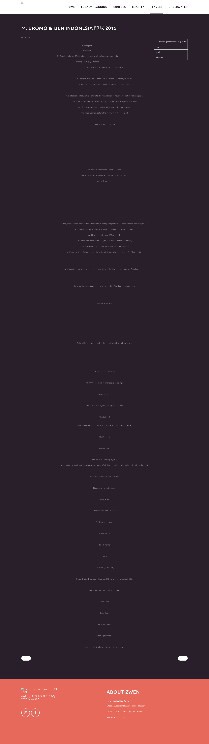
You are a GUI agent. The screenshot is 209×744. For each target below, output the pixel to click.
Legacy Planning (94, 7)
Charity (138, 7)
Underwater (178, 7)
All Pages (159, 57)
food (158, 52)
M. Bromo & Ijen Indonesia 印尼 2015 (171, 42)
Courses (119, 7)
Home (71, 7)
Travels (156, 7)
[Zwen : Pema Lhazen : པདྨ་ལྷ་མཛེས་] (35, 3)
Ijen (157, 47)
